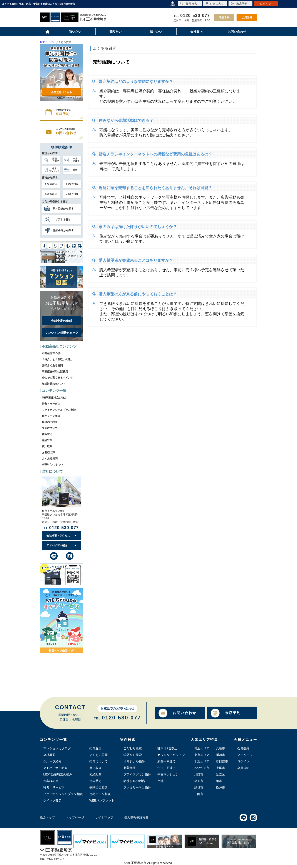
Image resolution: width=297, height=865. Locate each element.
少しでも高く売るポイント (57, 377)
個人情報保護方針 (136, 817)
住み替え (47, 434)
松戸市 (220, 787)
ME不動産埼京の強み (54, 397)
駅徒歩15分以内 (134, 781)
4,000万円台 (51, 194)
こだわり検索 (132, 748)
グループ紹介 (52, 761)
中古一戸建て (166, 768)
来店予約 (224, 17)
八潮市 (220, 748)
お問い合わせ (184, 713)
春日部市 (222, 761)
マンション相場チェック (61, 332)
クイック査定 (52, 800)
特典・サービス (51, 403)
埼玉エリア (201, 748)
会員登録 (247, 17)
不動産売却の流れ (52, 353)
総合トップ (47, 817)
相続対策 (47, 440)
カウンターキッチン (171, 755)
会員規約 (243, 768)
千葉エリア (201, 761)
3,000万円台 (72, 184)
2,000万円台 (51, 184)
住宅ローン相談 (51, 415)
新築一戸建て (166, 761)
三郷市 (198, 794)
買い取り (47, 446)
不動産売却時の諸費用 (55, 371)
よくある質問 (50, 458)
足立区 (220, 774)
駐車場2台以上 (167, 748)
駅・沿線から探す (63, 208)
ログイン (243, 761)
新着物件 (129, 768)
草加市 (198, 781)
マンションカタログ (57, 748)
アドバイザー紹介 (57, 545)
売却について (50, 428)
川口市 (198, 774)
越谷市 (198, 787)
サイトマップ (104, 817)
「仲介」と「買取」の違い (57, 359)
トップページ (75, 817)
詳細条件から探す (63, 230)
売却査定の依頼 (61, 320)
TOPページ (46, 42)
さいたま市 (201, 768)
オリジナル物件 (134, 761)
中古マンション (168, 774)
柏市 (219, 781)
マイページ (244, 755)
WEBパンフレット (53, 464)
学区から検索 (132, 755)
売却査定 (95, 748)
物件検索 (191, 3)
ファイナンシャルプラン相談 (59, 409)
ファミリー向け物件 (137, 787)
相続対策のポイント (53, 383)
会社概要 (49, 755)
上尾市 (220, 768)
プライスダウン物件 (137, 774)
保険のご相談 (50, 421)
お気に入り (217, 3)
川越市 (220, 755)
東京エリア (201, 755)
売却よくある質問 (52, 365)
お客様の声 (48, 452)
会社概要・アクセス (58, 535)
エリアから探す (62, 219)
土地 (160, 781)
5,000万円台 (72, 194)
